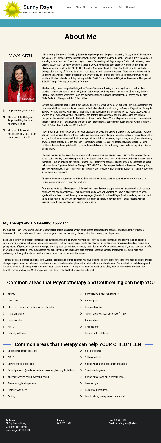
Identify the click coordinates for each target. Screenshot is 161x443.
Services (94, 7)
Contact (130, 7)
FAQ (120, 7)
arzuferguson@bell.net (126, 423)
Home (69, 7)
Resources (108, 7)
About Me (80, 7)
